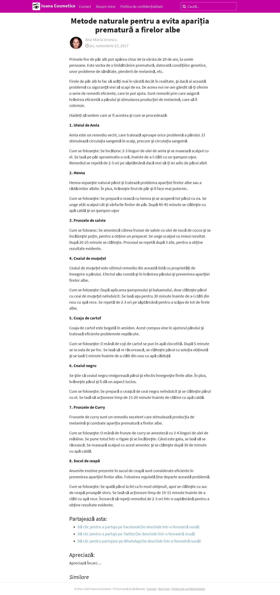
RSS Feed (164, 589)
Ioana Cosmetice (57, 6)
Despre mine (105, 6)
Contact (85, 6)
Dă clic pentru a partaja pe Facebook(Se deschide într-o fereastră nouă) (138, 526)
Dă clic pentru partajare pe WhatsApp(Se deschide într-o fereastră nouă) (139, 541)
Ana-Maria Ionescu (101, 39)
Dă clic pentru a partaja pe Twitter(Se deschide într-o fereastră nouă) (136, 533)
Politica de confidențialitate (141, 6)
